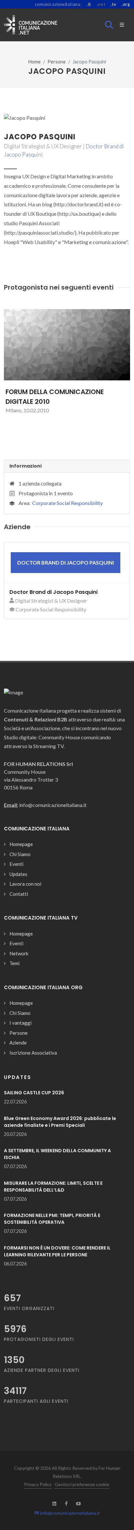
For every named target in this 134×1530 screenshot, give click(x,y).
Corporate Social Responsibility (67, 503)
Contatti (18, 894)
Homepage (21, 844)
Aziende (18, 1042)
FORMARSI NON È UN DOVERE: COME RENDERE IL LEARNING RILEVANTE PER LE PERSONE (57, 1251)
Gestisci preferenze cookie (82, 1484)
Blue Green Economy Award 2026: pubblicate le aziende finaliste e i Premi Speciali (60, 1121)
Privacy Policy (38, 1484)
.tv (113, 4)
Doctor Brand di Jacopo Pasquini (53, 592)
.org (126, 4)
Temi (14, 963)
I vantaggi (20, 1023)
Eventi (16, 864)
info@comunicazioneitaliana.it (69, 1513)
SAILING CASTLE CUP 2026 (34, 1092)
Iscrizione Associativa (33, 1053)
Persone (56, 61)
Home (34, 61)
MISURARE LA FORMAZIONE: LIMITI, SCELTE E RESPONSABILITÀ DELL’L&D (53, 1186)
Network (18, 953)
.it (89, 4)
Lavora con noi (25, 884)
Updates (18, 874)
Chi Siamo (20, 854)
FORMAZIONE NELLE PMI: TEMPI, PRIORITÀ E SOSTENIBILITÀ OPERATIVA (52, 1218)
